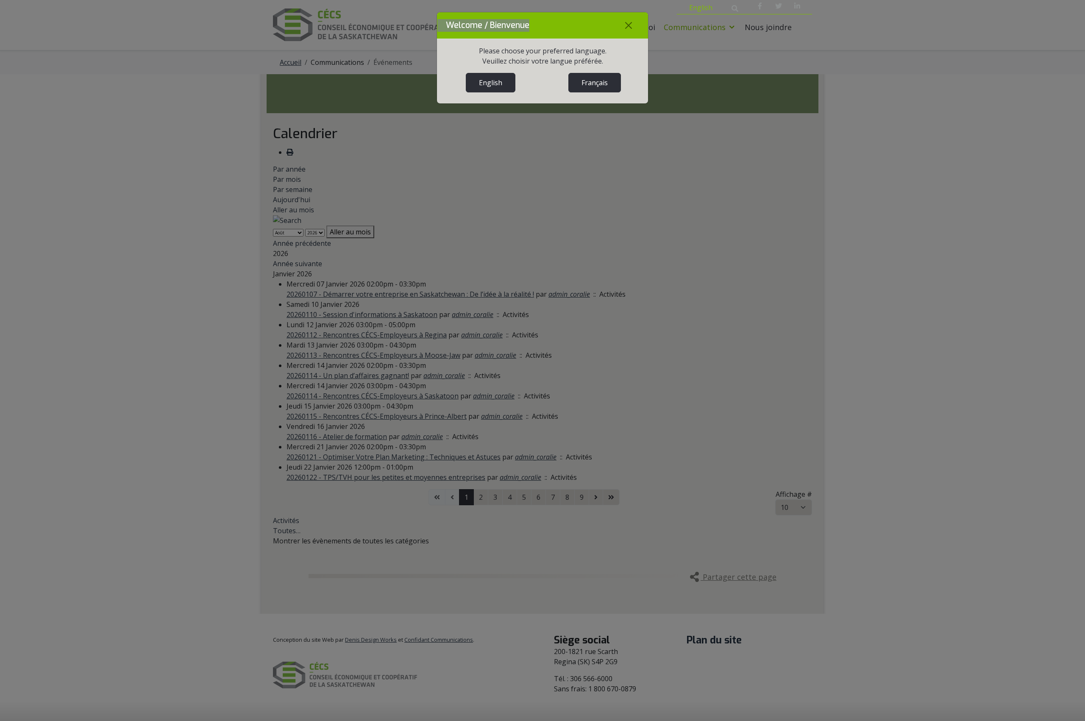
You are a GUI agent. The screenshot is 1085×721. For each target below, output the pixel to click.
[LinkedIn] (797, 6)
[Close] (628, 25)
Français (594, 82)
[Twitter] (778, 6)
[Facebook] (760, 6)
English (490, 82)
